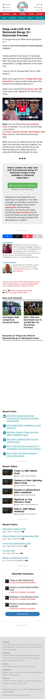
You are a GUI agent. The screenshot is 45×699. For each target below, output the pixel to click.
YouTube (5, 681)
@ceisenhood (17, 271)
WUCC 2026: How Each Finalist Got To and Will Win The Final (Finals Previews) (24, 447)
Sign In (38, 5)
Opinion (5, 658)
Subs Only (38, 18)
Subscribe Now (22, 614)
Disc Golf (7, 10)
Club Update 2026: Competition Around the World (24, 426)
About (4, 644)
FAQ (10, 675)
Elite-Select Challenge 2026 (14, 529)
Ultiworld (25, 124)
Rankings (12, 18)
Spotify (15, 131)
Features (5, 655)
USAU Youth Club (17, 546)
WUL (22, 666)
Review (10, 660)
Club (14, 14)
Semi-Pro (6, 14)
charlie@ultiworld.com (21, 269)
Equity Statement (9, 647)
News (4, 18)
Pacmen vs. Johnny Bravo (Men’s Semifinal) (27, 491)
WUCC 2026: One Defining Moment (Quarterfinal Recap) (22, 454)
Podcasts (22, 18)
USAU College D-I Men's (32, 282)
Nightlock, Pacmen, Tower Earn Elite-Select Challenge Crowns (23, 433)
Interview (26, 655)
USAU (32, 286)
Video (16, 660)
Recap (4, 660)
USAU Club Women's (31, 504)
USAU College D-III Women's (12, 286)
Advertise (11, 644)
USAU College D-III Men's (29, 284)
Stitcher (24, 131)
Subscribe (37, 7)
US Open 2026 (9, 550)
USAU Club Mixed (30, 476)
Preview (23, 658)
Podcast (7, 48)
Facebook (13, 681)
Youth (31, 14)
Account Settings (36, 672)
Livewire (21, 660)
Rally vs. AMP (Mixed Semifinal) (24, 510)
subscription (11, 207)
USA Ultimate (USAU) (16, 282)
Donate (32, 644)
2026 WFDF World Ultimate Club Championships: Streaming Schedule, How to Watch (23, 418)
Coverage (19, 655)
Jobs (28, 647)
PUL (18, 666)
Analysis (11, 655)
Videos (30, 18)
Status (4, 649)
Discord (7, 7)
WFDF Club (16, 539)
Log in (31, 189)
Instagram (21, 681)
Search (38, 10)
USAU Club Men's (30, 485)
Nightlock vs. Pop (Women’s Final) (23, 500)
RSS (25, 683)
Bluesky (33, 681)
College (23, 14)
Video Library (12, 649)
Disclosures (25, 644)
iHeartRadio (34, 131)
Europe (39, 14)
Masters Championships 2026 (15, 558)
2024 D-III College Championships (16, 292)
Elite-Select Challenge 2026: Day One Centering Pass (22, 440)
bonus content (23, 212)
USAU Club (16, 532)
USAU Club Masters (17, 560)
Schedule (7, 5)
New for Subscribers (16, 672)
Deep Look (25, 286)
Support (5, 675)
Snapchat (6, 683)
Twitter (27, 681)
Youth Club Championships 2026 (17, 543)
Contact (17, 644)
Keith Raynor (20, 46)
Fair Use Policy (20, 647)
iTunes (8, 131)
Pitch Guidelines (36, 647)
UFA (14, 666)
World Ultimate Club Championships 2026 (21, 536)
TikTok (40, 681)
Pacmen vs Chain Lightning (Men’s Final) (28, 481)
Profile (29, 658)
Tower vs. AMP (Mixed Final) (25, 472)
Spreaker (14, 683)
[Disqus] (22, 373)
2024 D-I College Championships (21, 290)
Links (32, 655)
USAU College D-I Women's (12, 284)
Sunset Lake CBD (34, 89)
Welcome (6, 672)
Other (11, 658)
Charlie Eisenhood (35, 46)
